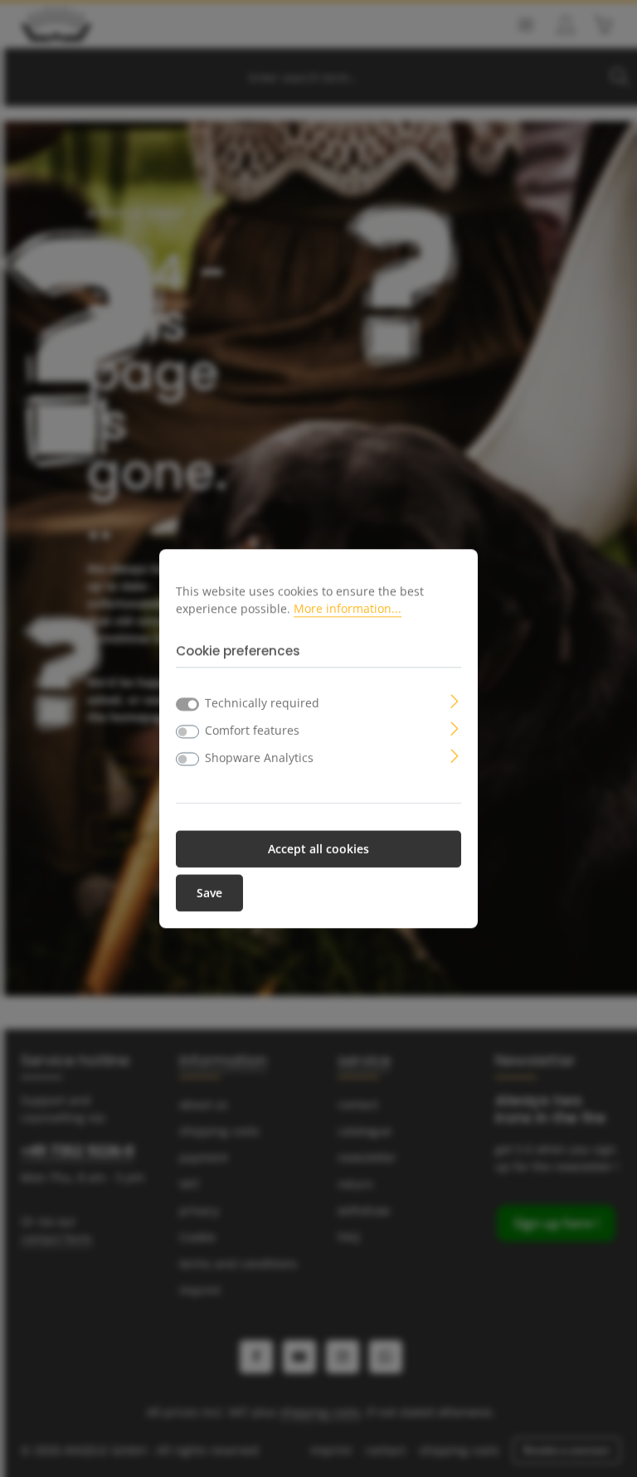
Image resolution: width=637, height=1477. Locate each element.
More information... (347, 608)
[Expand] (455, 699)
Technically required (262, 703)
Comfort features (252, 730)
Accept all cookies (318, 849)
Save (209, 893)
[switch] (187, 731)
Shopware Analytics (259, 757)
